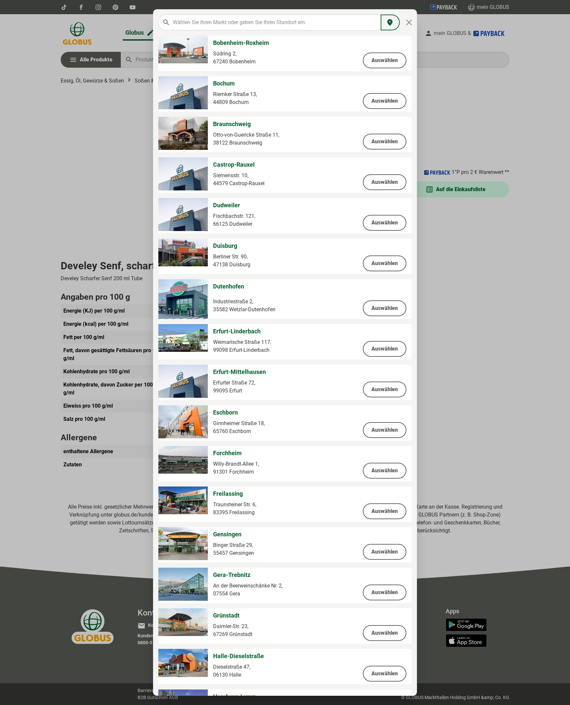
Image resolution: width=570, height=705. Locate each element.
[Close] (409, 22)
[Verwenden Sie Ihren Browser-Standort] (390, 22)
